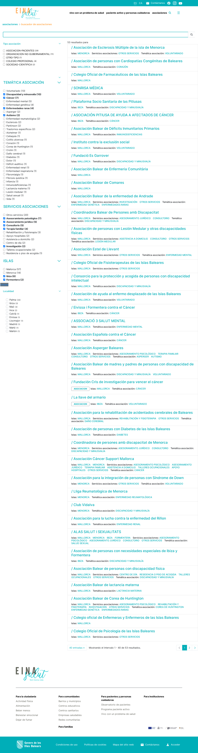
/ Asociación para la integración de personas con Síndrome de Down (127, 478)
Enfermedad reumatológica (134, 497)
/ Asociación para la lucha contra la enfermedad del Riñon (118, 518)
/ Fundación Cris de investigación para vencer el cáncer (117, 382)
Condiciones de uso (67, 744)
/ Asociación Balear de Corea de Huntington (107, 598)
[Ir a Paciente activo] (29, 13)
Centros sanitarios (69, 710)
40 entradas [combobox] (78, 648)
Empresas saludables (70, 715)
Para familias (66, 726)
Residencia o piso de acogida (158, 574)
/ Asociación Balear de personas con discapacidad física (118, 568)
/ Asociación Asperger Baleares (97, 348)
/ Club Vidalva (83, 505)
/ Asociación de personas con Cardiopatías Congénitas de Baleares (126, 61)
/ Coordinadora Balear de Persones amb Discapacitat (115, 212)
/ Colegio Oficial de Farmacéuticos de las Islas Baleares (117, 74)
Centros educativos (69, 705)
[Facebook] (169, 3)
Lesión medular (105, 241)
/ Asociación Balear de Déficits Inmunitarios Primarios (115, 128)
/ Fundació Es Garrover (90, 155)
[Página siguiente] (195, 647)
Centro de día (128, 574)
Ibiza (80, 107)
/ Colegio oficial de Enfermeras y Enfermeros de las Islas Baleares (125, 617)
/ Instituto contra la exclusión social (100, 142)
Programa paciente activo (115, 709)
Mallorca (84, 66)
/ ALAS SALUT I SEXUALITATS (96, 532)
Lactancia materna (129, 590)
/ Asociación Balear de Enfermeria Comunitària (109, 169)
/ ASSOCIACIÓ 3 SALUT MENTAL (98, 321)
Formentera (122, 537)
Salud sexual (80, 543)
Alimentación (23, 705)
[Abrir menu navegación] (179, 13)
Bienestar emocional (27, 715)
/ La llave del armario (88, 397)
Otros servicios (128, 53)
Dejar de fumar (24, 719)
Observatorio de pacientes (115, 704)
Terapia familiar (168, 353)
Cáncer (114, 120)
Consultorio (161, 218)
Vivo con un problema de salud (118, 713)
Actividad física (24, 701)
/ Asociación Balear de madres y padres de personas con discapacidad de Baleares (132, 366)
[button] (31, 44)
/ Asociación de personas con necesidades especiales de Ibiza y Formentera (124, 553)
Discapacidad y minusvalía (126, 107)
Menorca (83, 53)
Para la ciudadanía (26, 696)
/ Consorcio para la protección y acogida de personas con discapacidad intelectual (130, 278)
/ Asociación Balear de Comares (97, 182)
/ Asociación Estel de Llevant (95, 249)
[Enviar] (191, 35)
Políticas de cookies (95, 744)
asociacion (80, 388)
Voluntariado (174, 53)
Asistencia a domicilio (133, 238)
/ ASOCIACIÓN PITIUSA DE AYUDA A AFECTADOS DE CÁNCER (122, 115)
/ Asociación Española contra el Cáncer (103, 334)
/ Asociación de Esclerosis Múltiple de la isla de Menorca (118, 47)
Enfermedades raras (115, 204)
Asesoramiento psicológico (137, 353)
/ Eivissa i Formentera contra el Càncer (103, 307)
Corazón (122, 66)
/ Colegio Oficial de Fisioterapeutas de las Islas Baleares (117, 262)
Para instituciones (154, 696)
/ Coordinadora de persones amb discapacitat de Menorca (119, 442)
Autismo (156, 356)
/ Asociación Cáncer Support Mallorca (102, 459)
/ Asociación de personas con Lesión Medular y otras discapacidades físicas (128, 230)
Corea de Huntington (170, 607)
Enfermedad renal (129, 524)
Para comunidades (69, 696)
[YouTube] (180, 3)
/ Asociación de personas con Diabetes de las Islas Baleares (120, 429)
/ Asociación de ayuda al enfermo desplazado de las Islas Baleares (126, 294)
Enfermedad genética (85, 204)
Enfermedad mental (179, 255)
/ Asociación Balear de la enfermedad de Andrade (112, 196)
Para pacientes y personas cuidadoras (116, 698)
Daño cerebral (94, 421)
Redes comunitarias (69, 719)
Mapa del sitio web (123, 744)
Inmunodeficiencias (129, 134)
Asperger (143, 356)
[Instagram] (174, 3)
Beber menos (23, 710)
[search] (170, 13)
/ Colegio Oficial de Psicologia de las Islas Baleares (113, 631)
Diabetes (122, 434)
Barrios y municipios (70, 701)
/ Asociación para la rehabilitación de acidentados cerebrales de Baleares (132, 412)
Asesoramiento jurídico (135, 218)
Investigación (128, 201)
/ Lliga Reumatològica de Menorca (99, 491)
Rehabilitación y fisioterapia (137, 418)
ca (140, 3)
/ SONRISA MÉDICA (87, 88)
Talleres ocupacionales (153, 467)
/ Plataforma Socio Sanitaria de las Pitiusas (106, 101)
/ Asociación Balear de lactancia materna (105, 585)
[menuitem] (86, 13)
